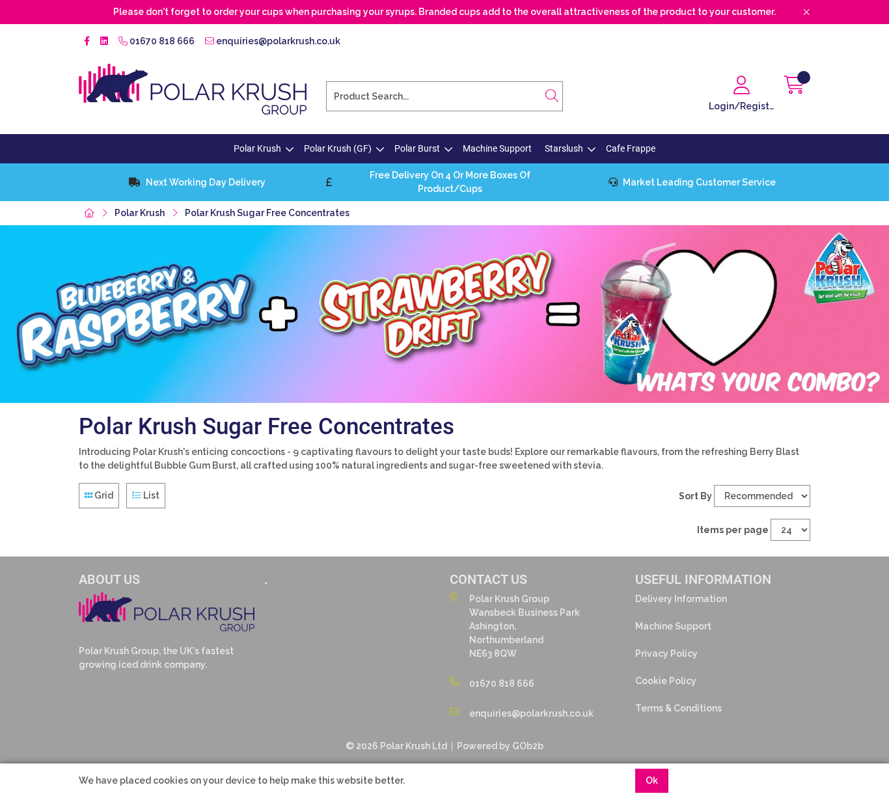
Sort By (695, 496)
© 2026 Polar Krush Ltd (396, 746)
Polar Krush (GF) (338, 148)
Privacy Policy (666, 653)
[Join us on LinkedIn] (104, 41)
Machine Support (497, 148)
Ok (652, 780)
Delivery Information (681, 599)
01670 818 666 (161, 41)
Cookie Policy (665, 681)
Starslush (564, 148)
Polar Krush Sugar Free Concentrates (267, 213)
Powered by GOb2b (500, 746)
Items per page (733, 530)
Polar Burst (417, 148)
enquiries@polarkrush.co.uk (277, 41)
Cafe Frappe (630, 148)
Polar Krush (257, 148)
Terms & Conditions (678, 708)
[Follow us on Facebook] (87, 41)
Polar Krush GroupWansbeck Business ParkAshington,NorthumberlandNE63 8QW (524, 626)
